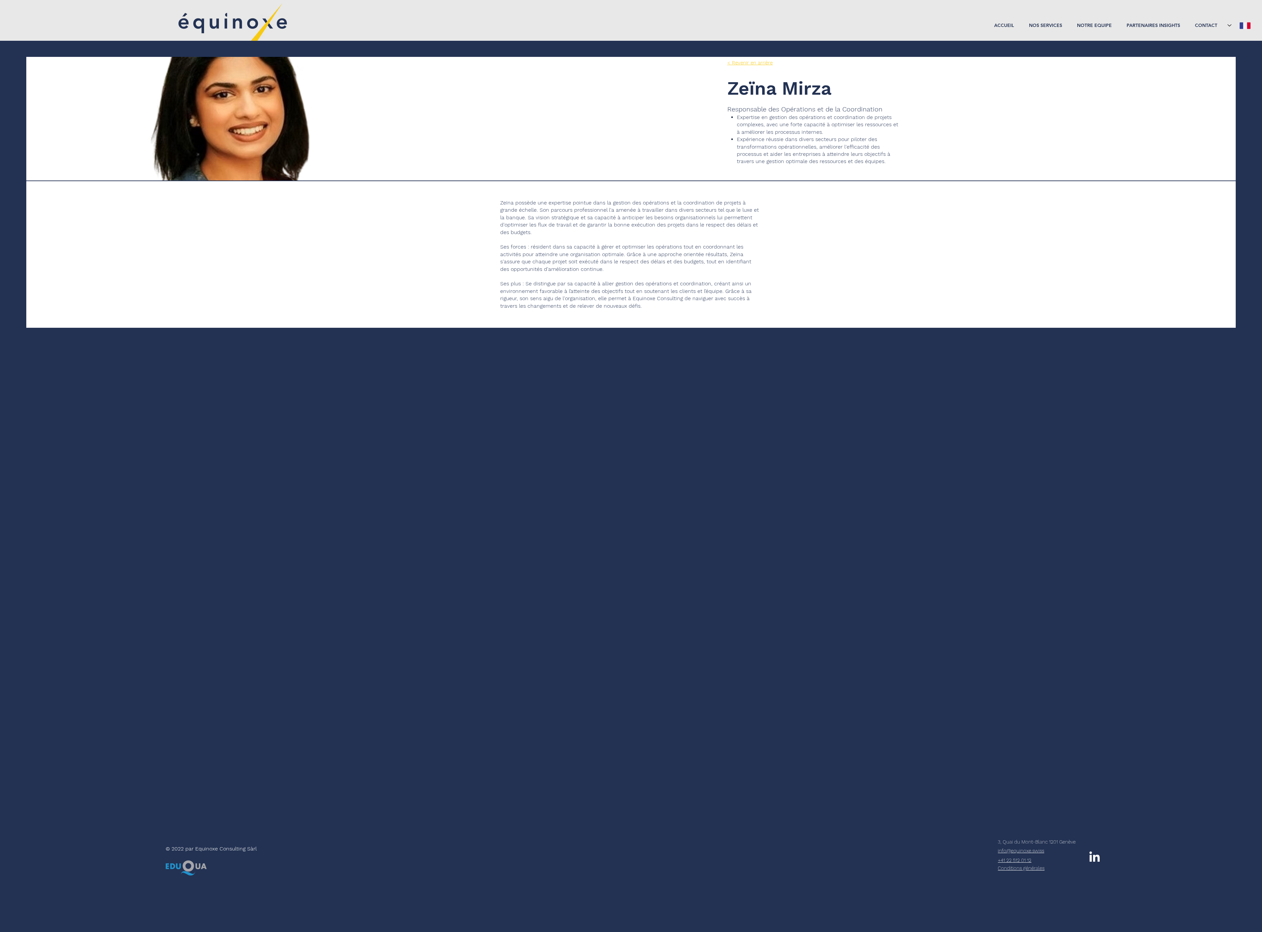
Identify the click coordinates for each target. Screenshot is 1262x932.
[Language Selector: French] (1239, 25)
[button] (1043, 25)
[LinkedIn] (1094, 857)
